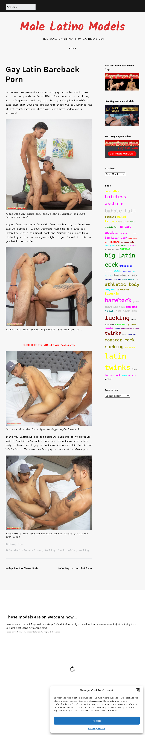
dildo (124, 334)
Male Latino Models (72, 27)
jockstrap (132, 325)
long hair (132, 245)
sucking (84, 550)
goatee (136, 302)
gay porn (108, 379)
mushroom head (121, 233)
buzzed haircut (128, 279)
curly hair (132, 233)
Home (72, 48)
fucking (50, 550)
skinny (134, 369)
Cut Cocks (109, 311)
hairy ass (127, 271)
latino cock (112, 375)
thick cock (126, 266)
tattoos (125, 249)
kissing (115, 242)
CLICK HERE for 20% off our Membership (49, 345)
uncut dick (112, 191)
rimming (110, 216)
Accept (97, 720)
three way (132, 334)
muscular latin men (113, 279)
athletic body (122, 284)
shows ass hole (115, 307)
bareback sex (32, 550)
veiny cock (110, 290)
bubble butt (120, 210)
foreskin (112, 293)
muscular (109, 328)
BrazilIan (109, 271)
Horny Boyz (16, 544)
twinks (113, 333)
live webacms (123, 222)
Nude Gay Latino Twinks (73, 568)
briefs (124, 375)
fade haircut (130, 348)
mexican (132, 375)
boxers (117, 328)
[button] (138, 690)
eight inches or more (130, 328)
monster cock (120, 340)
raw (137, 279)
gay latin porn (123, 290)
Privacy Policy (96, 728)
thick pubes (110, 245)
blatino (117, 271)
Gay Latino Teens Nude (23, 568)
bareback (15, 550)
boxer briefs (121, 245)
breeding (131, 307)
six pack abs (126, 311)
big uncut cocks (127, 242)
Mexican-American (112, 249)
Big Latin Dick (116, 237)
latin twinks (66, 550)
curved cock (121, 325)
